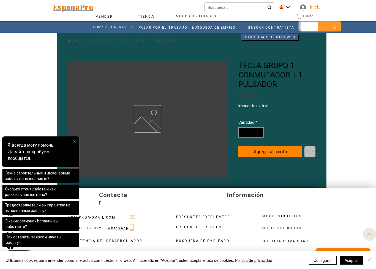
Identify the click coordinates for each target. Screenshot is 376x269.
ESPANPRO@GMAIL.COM (90, 217)
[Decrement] (242, 132)
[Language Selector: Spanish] (284, 7)
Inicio (73, 41)
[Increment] (259, 132)
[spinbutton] (251, 132)
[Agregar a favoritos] (309, 151)
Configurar (323, 260)
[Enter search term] (333, 26)
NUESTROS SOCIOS (281, 228)
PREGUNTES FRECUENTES (203, 227)
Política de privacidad (253, 260)
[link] (308, 16)
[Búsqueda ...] (269, 7)
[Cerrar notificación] (74, 141)
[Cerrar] (369, 260)
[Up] (369, 234)
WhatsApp (118, 228)
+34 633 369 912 (87, 228)
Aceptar (351, 260)
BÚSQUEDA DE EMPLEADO (203, 241)
